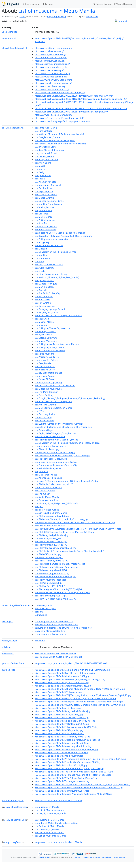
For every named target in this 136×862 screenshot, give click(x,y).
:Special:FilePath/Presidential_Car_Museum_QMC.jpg (67, 762)
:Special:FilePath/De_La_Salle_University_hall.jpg (65, 720)
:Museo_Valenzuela (46, 341)
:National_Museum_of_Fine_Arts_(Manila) (57, 277)
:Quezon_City (43, 175)
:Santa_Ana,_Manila (46, 127)
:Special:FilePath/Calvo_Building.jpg (59, 714)
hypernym (9, 640)
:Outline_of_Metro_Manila (49, 826)
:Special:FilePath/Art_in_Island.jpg (58, 708)
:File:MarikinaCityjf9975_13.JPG (51, 560)
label (6, 647)
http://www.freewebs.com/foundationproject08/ (59, 118)
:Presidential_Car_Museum (50, 350)
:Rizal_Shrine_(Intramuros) (49, 150)
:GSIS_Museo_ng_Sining (48, 382)
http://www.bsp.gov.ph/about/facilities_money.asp (60, 92)
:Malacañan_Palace (46, 474)
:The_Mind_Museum (46, 391)
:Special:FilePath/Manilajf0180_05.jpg (59, 733)
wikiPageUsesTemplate (15, 605)
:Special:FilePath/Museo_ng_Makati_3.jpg (62, 743)
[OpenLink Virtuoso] (45, 853)
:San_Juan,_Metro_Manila (49, 264)
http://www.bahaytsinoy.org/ (49, 51)
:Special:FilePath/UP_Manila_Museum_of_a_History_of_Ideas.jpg (73, 774)
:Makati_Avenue (44, 197)
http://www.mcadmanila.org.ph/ (51, 67)
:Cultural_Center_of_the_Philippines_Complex (59, 423)
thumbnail (9, 38)
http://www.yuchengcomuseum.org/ (53, 83)
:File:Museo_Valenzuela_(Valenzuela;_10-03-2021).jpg (62, 455)
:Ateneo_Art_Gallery (46, 360)
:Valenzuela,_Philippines (48, 477)
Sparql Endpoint (125, 4)
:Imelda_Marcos (44, 207)
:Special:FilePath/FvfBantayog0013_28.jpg (62, 723)
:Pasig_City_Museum (46, 159)
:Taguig (40, 178)
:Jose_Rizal (41, 471)
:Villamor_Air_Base (45, 181)
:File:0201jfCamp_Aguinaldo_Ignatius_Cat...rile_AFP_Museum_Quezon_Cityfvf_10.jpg (78, 528)
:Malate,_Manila (44, 321)
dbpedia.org (92, 16)
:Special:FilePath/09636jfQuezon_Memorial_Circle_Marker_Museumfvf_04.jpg (80, 704)
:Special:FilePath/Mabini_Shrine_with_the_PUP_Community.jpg (72, 669)
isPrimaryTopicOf (13, 800)
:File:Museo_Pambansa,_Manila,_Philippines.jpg (60, 563)
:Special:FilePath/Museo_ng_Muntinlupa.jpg (63, 746)
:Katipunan (42, 318)
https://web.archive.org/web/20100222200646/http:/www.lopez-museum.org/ (74, 95)
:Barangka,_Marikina (47, 500)
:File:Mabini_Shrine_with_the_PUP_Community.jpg (61, 519)
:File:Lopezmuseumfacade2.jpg (52, 516)
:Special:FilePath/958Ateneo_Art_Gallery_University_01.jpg (70, 679)
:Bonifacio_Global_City (47, 293)
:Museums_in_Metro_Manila (50, 446)
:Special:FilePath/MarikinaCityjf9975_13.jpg (62, 736)
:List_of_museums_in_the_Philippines (55, 140)
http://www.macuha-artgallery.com (52, 86)
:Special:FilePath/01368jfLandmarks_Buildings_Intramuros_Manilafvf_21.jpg (79, 787)
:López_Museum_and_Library (51, 274)
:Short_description (45, 608)
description (10, 31)
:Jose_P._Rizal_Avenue (47, 509)
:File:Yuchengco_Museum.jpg (51, 458)
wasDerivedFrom (13, 663)
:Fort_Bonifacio (44, 296)
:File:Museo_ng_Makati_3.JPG (51, 570)
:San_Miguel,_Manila (46, 312)
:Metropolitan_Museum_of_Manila (53, 407)
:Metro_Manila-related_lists (50, 436)
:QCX (39, 506)
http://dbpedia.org (56, 16)
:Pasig (39, 172)
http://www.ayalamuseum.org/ (50, 54)
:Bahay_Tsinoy (43, 417)
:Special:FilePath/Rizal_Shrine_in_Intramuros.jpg (65, 673)
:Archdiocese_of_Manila (48, 487)
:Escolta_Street (44, 188)
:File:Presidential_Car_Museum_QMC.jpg (56, 439)
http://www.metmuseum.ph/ (49, 70)
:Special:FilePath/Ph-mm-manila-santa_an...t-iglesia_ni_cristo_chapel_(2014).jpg (80, 758)
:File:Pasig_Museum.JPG (48, 582)
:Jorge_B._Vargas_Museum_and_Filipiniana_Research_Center (66, 481)
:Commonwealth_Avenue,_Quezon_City (56, 465)
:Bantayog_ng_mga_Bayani (50, 309)
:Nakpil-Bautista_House (48, 468)
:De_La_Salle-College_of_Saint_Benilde (55, 433)
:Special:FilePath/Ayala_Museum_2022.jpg (62, 682)
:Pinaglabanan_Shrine (47, 137)
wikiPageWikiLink (13, 127)
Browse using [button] (32, 4)
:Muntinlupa (42, 258)
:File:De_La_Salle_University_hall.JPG (54, 484)
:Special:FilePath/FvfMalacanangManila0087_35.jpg (66, 727)
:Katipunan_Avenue (46, 194)
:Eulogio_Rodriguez (46, 283)
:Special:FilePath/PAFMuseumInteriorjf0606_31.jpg (66, 749)
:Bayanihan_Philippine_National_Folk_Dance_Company (63, 236)
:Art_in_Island (43, 162)
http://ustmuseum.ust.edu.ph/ (50, 60)
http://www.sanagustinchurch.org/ (52, 73)
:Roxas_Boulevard (45, 229)
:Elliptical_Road (44, 191)
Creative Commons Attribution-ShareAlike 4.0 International (99, 857)
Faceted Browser (103, 4)
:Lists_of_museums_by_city (50, 525)
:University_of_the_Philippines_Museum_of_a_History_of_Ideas (68, 442)
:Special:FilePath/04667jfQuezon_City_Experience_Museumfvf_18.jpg (75, 698)
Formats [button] (49, 4)
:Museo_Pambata (45, 366)
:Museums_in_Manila (47, 806)
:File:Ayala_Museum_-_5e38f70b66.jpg (55, 452)
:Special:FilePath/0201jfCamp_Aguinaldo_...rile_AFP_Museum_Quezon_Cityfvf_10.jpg (83, 695)
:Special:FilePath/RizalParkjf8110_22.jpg (61, 765)
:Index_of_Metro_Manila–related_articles (56, 823)
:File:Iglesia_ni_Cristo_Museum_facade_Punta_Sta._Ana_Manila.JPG (69, 551)
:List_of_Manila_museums (49, 810)
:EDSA (39, 411)
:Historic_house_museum (49, 245)
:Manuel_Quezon (45, 490)
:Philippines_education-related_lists (54, 239)
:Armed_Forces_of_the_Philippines (53, 401)
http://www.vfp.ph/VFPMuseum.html (53, 79)
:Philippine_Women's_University (52, 328)
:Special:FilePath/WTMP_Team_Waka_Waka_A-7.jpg (66, 778)
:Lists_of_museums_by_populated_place (56, 624)
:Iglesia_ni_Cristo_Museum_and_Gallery (56, 462)
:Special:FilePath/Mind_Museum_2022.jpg (62, 676)
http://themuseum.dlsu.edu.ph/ (51, 57)
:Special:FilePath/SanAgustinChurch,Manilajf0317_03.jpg (69, 768)
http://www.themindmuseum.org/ (52, 89)
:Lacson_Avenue (44, 420)
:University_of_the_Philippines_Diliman (55, 251)
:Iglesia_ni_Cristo (45, 369)
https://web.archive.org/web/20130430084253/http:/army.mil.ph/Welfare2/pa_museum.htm (81, 108)
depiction (9, 669)
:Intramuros (42, 325)
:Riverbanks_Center (46, 146)
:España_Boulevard (46, 337)
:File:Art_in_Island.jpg (47, 449)
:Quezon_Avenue (45, 306)
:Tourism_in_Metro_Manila (49, 819)
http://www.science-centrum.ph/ (51, 76)
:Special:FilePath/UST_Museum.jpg (58, 692)
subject (7, 621)
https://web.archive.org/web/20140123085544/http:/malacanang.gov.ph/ (71, 111)
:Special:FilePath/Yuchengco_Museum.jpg (62, 781)
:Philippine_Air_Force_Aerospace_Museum (57, 344)
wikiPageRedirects (15, 806)
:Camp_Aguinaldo (45, 414)
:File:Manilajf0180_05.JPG (49, 557)
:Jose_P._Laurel (43, 210)
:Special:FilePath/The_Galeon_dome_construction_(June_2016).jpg (74, 771)
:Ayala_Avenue (43, 334)
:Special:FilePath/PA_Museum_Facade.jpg (61, 752)
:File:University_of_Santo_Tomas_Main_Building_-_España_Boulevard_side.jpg (75, 522)
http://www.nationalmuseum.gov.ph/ (53, 48)
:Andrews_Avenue (45, 404)
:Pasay (39, 261)
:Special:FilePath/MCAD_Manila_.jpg (59, 730)
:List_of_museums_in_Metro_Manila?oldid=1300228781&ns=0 (71, 663)
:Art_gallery (42, 242)
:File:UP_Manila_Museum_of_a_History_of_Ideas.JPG (62, 592)
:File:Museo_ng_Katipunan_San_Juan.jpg (56, 567)
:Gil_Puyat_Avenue (45, 331)
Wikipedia (44, 857)
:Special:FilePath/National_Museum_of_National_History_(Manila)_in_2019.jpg (80, 688)
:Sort (39, 611)
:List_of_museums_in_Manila (50, 813)
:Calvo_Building (44, 395)
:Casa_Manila (43, 363)
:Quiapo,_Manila (44, 280)
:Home (40, 640)
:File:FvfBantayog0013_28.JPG (51, 544)
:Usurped (41, 614)
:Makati (40, 165)
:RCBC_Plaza (42, 299)
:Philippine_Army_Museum (50, 347)
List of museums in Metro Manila (56, 10)
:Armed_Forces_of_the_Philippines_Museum (58, 315)
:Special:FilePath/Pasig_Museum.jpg (59, 755)
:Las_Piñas (41, 213)
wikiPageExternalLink (14, 48)
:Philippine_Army (45, 220)
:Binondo (41, 290)
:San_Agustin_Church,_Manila (51, 512)
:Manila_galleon (44, 286)
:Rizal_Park (42, 223)
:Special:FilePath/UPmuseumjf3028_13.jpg (62, 790)
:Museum (41, 248)
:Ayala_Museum (44, 267)
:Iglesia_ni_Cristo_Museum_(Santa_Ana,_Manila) (60, 232)
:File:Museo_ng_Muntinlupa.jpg (52, 573)
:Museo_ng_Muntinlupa (48, 388)
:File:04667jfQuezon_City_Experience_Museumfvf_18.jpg (64, 532)
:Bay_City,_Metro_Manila (48, 372)
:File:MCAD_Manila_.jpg (48, 554)
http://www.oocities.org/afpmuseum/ (54, 114)
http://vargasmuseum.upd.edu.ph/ (52, 63)
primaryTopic (13, 842)
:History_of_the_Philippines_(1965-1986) (56, 503)
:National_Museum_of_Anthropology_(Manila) (59, 134)
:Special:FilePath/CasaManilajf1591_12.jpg (62, 717)
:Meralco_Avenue (45, 376)
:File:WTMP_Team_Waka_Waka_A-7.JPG (55, 598)
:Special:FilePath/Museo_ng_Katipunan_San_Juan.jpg (67, 739)
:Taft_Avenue (43, 302)
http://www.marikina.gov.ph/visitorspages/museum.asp (63, 121)
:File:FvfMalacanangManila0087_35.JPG (55, 547)
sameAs (8, 653)
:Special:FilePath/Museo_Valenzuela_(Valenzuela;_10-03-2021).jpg (73, 793)
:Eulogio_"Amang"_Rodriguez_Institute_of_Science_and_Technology (70, 398)
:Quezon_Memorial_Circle (49, 200)
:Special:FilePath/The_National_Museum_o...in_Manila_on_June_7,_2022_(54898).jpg (82, 784)
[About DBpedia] (10, 4)
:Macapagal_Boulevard (48, 185)
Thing (22, 16)
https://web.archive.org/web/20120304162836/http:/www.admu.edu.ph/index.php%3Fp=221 (81, 98)
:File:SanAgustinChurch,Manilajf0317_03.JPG (58, 589)
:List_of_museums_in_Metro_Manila (58, 800)
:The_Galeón (42, 493)
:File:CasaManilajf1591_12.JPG (51, 541)
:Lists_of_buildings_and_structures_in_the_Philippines (63, 426)
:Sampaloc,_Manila (46, 226)
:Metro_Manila (43, 216)
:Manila (40, 169)
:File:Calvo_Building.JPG (48, 538)
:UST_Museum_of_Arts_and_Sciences (55, 385)
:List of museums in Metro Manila (55, 653)
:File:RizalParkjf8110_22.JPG (50, 586)
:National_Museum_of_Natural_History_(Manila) (60, 143)
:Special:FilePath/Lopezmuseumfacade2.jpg (63, 685)
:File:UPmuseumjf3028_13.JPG (51, 595)
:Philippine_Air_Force (47, 356)
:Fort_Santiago (43, 130)
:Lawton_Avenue (44, 156)
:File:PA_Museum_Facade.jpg (50, 579)
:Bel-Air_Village (44, 430)
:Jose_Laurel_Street (46, 153)
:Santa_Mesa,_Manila (47, 497)
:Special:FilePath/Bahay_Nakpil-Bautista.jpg (62, 711)
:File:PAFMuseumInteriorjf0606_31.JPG (55, 576)
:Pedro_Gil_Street (45, 379)
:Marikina (41, 255)
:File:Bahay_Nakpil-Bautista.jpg (51, 535)
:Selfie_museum (44, 353)
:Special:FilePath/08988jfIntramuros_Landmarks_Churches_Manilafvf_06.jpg (79, 701)
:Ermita (40, 271)
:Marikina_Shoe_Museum (49, 204)
